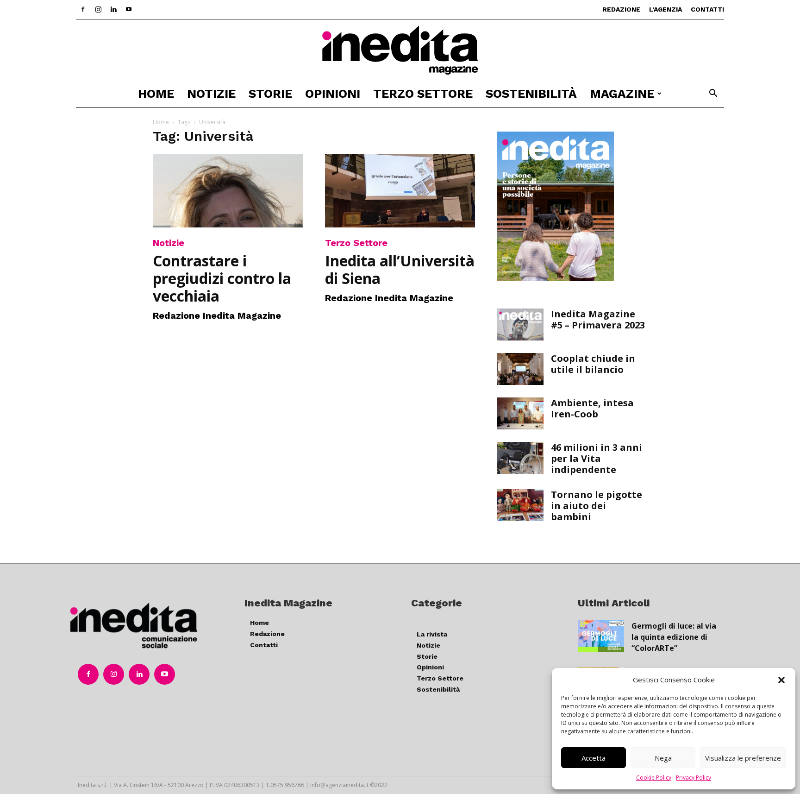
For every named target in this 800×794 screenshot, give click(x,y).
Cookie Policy (653, 777)
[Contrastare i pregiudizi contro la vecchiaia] (228, 190)
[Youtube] (129, 9)
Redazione (621, 9)
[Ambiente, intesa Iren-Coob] (520, 413)
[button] (781, 680)
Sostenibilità (531, 94)
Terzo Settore (423, 94)
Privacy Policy (693, 777)
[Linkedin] (113, 9)
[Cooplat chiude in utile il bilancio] (520, 369)
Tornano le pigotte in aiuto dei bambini (596, 505)
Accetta (593, 757)
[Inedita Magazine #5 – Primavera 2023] (520, 324)
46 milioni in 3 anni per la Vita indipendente (596, 458)
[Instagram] (98, 9)
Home (156, 94)
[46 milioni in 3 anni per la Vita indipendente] (520, 458)
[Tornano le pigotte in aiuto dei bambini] (520, 505)
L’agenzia (665, 9)
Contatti (707, 9)
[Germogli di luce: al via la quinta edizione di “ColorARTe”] (601, 636)
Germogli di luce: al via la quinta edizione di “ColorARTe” (673, 637)
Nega (663, 757)
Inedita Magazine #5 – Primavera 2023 (598, 319)
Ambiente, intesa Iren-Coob (592, 408)
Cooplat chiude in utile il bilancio (593, 364)
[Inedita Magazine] (400, 50)
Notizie (211, 94)
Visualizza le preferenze (743, 757)
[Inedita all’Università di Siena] (400, 190)
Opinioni (332, 94)
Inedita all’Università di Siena (400, 269)
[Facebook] (83, 9)
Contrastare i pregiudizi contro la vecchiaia (222, 278)
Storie (270, 94)
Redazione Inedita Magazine (217, 315)
